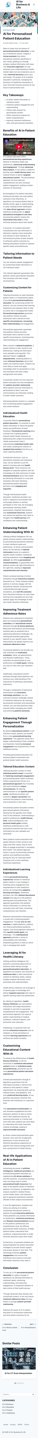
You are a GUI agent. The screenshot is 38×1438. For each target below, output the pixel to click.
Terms (26, 1425)
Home (5, 1425)
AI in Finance (7, 1410)
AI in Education (8, 1407)
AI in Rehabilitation (28, 1326)
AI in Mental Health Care (9, 1327)
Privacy (13, 1425)
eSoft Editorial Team (11, 43)
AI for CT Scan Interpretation (18, 1373)
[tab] (15, 1383)
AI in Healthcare (9, 30)
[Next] (32, 1364)
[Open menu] (34, 4)
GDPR (20, 1425)
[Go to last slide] (6, 1364)
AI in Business (7, 1404)
